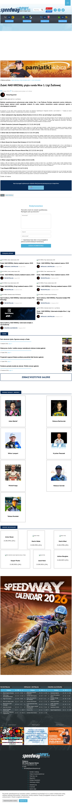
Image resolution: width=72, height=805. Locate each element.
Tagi (2, 195)
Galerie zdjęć (32, 789)
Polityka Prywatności (34, 780)
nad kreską (9, 195)
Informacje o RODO (34, 782)
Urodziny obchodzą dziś (9, 527)
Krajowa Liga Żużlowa (11, 328)
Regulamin (32, 778)
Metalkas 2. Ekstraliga (11, 266)
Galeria (4, 333)
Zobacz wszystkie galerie (36, 377)
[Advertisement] (36, 46)
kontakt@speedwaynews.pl (32, 768)
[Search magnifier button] (42, 9)
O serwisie (32, 787)
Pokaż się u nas (33, 776)
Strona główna (5, 80)
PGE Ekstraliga (8, 278)
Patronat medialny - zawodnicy (10, 392)
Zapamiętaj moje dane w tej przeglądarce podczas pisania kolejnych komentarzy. (34, 241)
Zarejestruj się (33, 785)
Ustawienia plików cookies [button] (10, 801)
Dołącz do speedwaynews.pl (36, 774)
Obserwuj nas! (37, 188)
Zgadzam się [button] (23, 801)
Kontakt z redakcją (34, 772)
